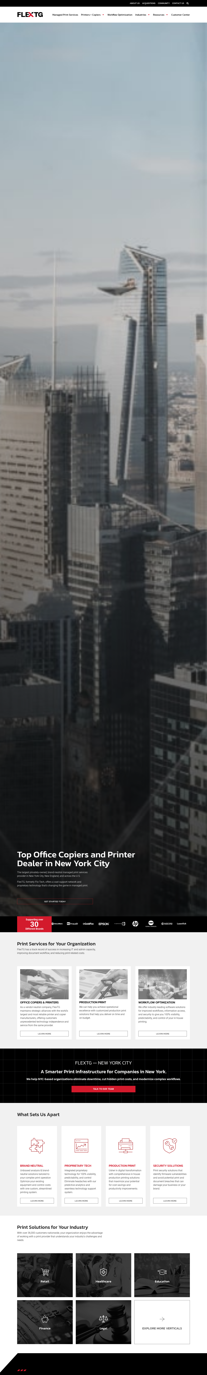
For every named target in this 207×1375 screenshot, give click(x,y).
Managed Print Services (65, 15)
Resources (158, 15)
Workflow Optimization (119, 15)
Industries (140, 15)
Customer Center (180, 15)
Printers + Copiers (90, 15)
